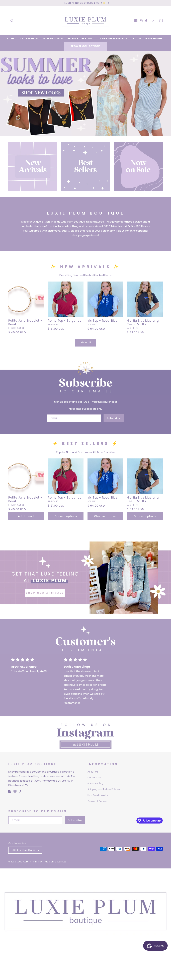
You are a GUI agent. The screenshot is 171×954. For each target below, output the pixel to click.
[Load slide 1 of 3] (80, 133)
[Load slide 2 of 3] (85, 133)
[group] (85, 93)
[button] (12, 20)
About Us (93, 771)
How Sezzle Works (98, 795)
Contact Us (94, 777)
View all (85, 342)
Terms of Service (97, 801)
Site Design (36, 861)
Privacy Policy (95, 783)
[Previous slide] (3, 90)
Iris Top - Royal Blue (103, 320)
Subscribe (114, 418)
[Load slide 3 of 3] (90, 133)
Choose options (66, 516)
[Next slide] (167, 90)
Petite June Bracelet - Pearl (25, 322)
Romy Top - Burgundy (64, 320)
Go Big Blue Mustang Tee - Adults (143, 322)
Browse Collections (85, 46)
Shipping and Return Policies (104, 789)
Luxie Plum (23, 861)
